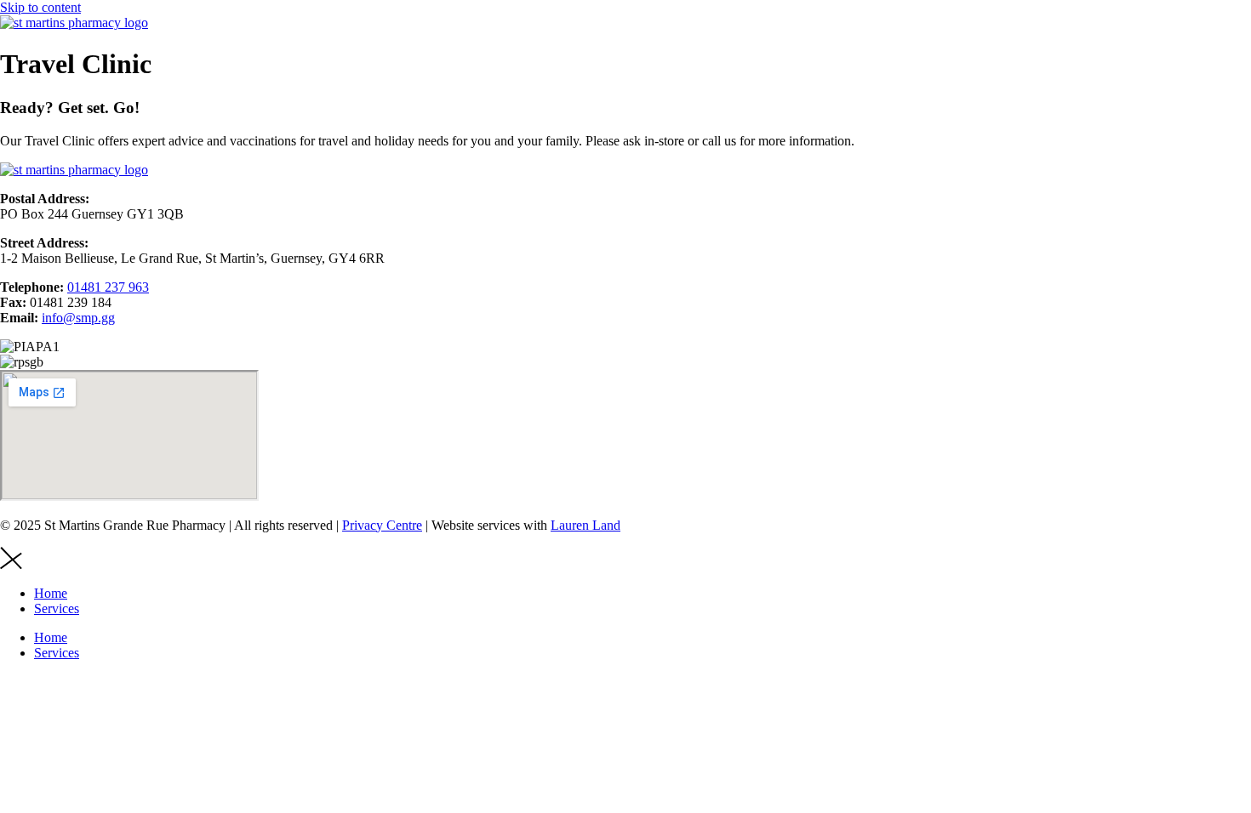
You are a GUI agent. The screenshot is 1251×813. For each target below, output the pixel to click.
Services (56, 608)
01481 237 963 (108, 287)
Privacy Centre (382, 525)
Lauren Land (585, 525)
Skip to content (40, 7)
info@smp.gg (78, 317)
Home (50, 593)
